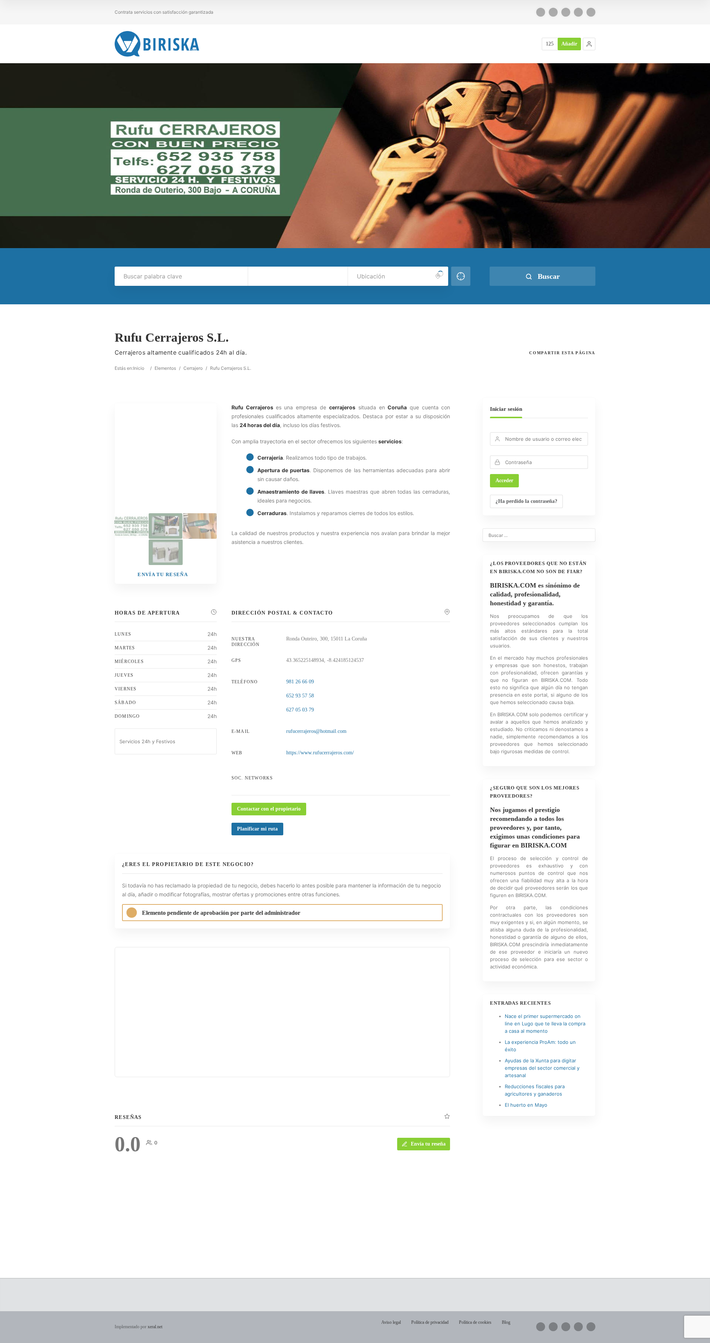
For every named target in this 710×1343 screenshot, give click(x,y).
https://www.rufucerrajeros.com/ (320, 752)
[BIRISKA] (157, 44)
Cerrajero (193, 368)
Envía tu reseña (428, 1144)
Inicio (138, 368)
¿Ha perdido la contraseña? (526, 501)
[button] (589, 44)
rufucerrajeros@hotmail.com (316, 731)
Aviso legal (391, 1322)
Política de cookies (475, 1322)
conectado (192, 1225)
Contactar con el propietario (269, 809)
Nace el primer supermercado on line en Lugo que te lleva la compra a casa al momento (545, 1023)
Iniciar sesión (506, 409)
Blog (506, 1322)
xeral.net (155, 1326)
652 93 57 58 (300, 695)
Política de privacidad (430, 1322)
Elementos (165, 368)
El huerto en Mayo (526, 1105)
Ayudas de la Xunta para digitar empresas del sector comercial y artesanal (542, 1068)
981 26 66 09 (300, 681)
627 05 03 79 (300, 710)
